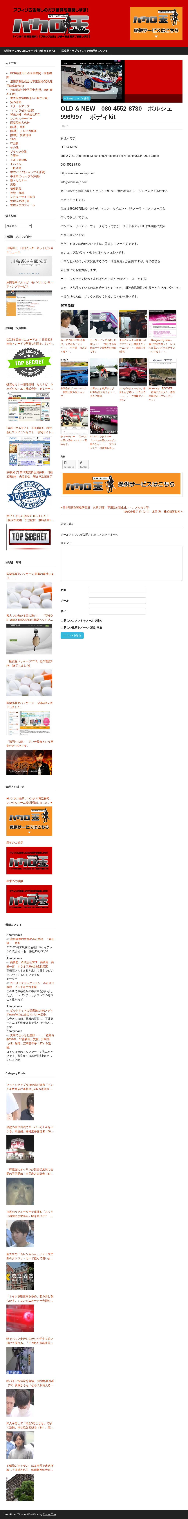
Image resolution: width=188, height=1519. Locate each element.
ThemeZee (49, 1514)
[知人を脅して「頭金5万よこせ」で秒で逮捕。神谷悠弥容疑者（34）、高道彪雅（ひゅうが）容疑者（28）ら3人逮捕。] (20, 1445)
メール (65, 600)
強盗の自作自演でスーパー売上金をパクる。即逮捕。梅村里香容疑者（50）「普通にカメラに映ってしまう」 (29, 1129)
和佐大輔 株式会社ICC (25, 114)
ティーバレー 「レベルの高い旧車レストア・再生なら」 (74, 440)
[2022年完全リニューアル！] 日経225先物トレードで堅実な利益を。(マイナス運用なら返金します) (30, 342)
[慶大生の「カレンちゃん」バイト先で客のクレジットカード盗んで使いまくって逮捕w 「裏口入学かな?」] (20, 1276)
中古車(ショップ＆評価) (76, 98)
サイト (65, 611)
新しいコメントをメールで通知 (83, 620)
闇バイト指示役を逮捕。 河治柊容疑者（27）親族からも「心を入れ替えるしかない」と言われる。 (30, 1383)
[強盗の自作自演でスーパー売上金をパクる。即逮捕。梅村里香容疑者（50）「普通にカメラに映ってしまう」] (20, 1149)
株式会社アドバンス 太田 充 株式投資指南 (152, 511)
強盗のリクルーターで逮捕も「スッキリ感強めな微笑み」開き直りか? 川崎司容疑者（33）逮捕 (29, 1214)
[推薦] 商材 (18, 126)
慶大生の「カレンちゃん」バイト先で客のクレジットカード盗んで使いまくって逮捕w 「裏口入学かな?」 (29, 1256)
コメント (66, 542)
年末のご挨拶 (14, 881)
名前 (63, 589)
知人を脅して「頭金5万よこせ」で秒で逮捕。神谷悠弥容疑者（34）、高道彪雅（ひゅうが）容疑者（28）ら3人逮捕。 (29, 1426)
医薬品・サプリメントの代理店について (85, 50)
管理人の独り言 (20, 201)
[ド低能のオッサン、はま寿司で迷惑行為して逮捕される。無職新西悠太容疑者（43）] (20, 1487)
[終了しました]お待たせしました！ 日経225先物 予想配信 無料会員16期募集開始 (29, 518)
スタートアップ (20, 106)
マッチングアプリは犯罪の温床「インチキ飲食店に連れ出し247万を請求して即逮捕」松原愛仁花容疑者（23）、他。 (29, 1087)
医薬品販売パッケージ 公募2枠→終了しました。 (29, 705)
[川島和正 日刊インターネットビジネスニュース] (29, 266)
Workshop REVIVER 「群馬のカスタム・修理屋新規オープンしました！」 (162, 394)
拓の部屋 (15, 102)
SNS (13, 139)
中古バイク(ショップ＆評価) (27, 172)
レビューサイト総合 (22, 196)
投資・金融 (17, 192)
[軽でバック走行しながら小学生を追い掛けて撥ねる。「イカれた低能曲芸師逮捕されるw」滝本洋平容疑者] (20, 1360)
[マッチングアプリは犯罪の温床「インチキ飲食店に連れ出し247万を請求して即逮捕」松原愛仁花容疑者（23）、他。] (20, 1106)
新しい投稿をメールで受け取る (83, 627)
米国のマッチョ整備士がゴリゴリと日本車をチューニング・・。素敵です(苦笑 (132, 346)
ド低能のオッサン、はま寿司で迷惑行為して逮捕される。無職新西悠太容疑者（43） (29, 1468)
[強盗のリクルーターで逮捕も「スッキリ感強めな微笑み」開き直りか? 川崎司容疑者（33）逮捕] (20, 1233)
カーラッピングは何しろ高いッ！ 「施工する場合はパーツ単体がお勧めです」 (103, 346)
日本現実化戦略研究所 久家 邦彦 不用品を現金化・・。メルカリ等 (105, 507)
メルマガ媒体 (18, 159)
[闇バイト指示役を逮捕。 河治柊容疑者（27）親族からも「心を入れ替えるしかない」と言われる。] (20, 1403)
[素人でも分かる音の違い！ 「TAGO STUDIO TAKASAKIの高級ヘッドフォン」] (29, 639)
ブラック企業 (18, 151)
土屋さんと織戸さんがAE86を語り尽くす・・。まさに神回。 (103, 392)
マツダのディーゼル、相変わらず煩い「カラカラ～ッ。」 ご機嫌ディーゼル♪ (132, 394)
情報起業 (15, 188)
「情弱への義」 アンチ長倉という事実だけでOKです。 (29, 743)
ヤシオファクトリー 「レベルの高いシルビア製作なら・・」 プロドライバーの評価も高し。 (103, 442)
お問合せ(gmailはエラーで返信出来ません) (29, 50)
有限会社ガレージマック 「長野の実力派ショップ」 (74, 392)
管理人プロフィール (22, 205)
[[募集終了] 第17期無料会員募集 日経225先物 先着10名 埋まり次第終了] (29, 494)
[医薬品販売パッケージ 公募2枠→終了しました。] (29, 723)
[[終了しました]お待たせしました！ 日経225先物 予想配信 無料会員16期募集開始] (29, 537)
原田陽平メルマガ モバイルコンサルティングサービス (29, 284)
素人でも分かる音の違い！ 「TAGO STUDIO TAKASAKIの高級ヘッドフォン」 (29, 618)
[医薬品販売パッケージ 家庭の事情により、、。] (29, 595)
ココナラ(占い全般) (22, 110)
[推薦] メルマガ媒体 (23, 130)
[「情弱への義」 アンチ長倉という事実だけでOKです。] (29, 762)
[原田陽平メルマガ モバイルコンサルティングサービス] (29, 303)
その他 (14, 147)
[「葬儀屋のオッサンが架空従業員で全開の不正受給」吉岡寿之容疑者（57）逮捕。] (20, 1191)
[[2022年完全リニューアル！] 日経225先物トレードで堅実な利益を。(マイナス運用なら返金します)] (29, 363)
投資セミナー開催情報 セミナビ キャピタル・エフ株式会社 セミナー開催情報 (29, 387)
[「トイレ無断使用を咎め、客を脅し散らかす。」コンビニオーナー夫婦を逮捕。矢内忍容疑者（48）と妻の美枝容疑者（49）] (20, 1318)
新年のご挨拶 (16, 842)
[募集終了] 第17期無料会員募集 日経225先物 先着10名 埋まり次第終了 (29, 474)
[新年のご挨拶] (29, 860)
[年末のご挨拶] (29, 899)
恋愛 (13, 184)
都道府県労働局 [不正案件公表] (29, 97)
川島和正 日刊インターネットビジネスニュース (29, 250)
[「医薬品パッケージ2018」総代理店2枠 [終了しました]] (29, 682)
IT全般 (14, 143)
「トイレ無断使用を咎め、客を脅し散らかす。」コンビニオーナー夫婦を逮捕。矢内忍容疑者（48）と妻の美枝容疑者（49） (29, 1299)
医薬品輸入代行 (20, 122)
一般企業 (15, 168)
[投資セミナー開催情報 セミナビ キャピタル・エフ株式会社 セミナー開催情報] (29, 407)
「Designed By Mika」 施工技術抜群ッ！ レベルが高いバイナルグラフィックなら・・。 (162, 346)
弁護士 (14, 155)
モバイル (15, 163)
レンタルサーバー (21, 118)
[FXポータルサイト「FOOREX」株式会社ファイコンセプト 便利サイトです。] (29, 451)
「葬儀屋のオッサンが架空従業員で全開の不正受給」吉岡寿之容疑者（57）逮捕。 (29, 1172)
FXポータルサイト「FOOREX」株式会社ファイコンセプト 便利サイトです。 (30, 430)
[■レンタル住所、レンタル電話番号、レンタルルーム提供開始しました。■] (29, 821)
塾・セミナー (18, 180)
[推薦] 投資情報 (20, 135)
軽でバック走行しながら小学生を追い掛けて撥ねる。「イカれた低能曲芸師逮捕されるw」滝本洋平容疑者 (29, 1341)
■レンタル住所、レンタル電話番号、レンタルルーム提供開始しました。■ (29, 800)
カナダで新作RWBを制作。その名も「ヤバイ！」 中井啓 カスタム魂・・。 (74, 346)
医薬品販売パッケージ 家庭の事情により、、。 (30, 576)
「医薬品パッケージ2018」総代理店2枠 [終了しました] (29, 663)
